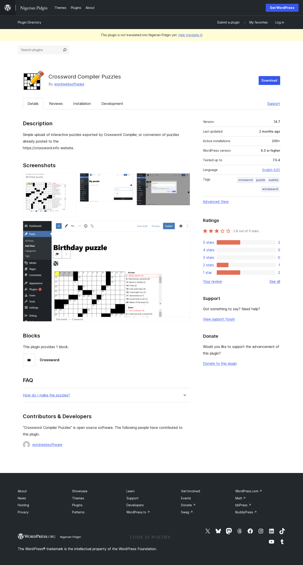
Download (269, 80)
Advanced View (216, 201)
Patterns (78, 512)
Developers (135, 505)
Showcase (79, 491)
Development (112, 103)
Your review (212, 281)
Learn (130, 491)
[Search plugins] (64, 49)
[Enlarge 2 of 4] (127, 179)
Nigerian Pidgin (70, 537)
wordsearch (270, 189)
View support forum (219, 319)
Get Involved (190, 491)
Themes (78, 498)
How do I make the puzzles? (46, 395)
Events (186, 498)
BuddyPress (246, 512)
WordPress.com (248, 491)
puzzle (260, 180)
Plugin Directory (29, 22)
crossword (245, 180)
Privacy (23, 512)
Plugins (77, 505)
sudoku (273, 180)
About (22, 491)
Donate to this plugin (220, 363)
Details (33, 103)
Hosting (23, 505)
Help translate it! (190, 35)
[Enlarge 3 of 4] (184, 179)
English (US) (271, 170)
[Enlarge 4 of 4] (184, 227)
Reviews (56, 103)
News (22, 498)
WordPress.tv (138, 512)
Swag (187, 512)
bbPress (243, 505)
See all (275, 281)
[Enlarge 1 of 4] (70, 179)
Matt (240, 498)
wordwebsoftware (69, 84)
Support (273, 103)
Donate (188, 505)
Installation (82, 103)
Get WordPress (282, 8)
